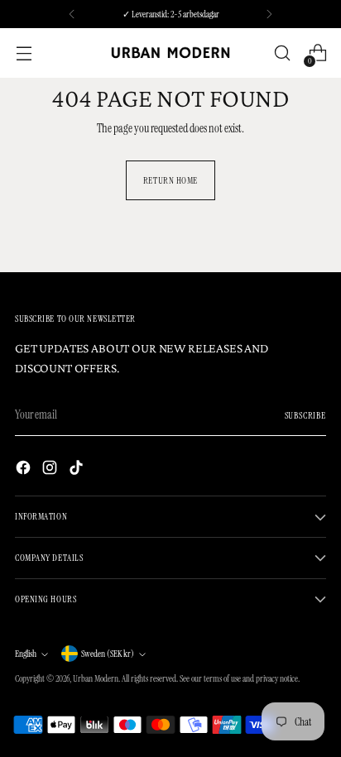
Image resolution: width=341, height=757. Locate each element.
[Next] (269, 14)
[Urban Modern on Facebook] (25, 470)
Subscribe (306, 415)
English (25, 653)
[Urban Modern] (170, 53)
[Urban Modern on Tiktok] (78, 470)
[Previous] (72, 14)
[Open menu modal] (24, 53)
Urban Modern (95, 678)
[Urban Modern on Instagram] (51, 470)
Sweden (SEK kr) (107, 653)
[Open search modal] (282, 53)
